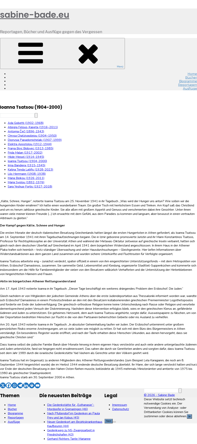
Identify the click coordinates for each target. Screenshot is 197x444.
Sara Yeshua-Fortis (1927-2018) (30, 186)
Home (12, 405)
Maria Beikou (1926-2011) (26, 178)
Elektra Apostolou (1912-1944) (30, 144)
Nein (108, 421)
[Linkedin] (26, 385)
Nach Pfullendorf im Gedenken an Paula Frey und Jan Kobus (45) (73, 415)
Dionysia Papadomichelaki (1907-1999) (35, 140)
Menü (120, 66)
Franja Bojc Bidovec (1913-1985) (30, 148)
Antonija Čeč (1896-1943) (26, 131)
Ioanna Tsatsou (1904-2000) (27, 161)
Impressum (119, 405)
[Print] (32, 385)
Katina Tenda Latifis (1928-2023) (30, 169)
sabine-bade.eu (34, 15)
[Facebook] (9, 385)
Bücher (12, 409)
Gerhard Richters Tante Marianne (69, 439)
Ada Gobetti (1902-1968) (26, 123)
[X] (3, 385)
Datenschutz (120, 409)
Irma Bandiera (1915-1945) (26, 165)
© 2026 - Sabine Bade (159, 395)
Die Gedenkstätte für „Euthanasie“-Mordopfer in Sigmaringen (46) (70, 407)
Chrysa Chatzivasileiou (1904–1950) (32, 136)
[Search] (36, 115)
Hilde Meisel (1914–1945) (26, 157)
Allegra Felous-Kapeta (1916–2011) (33, 127)
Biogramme (15, 413)
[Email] (37, 385)
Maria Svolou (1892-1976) (26, 182)
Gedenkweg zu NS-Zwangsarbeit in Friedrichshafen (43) (71, 432)
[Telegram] (20, 385)
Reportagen (16, 417)
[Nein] (114, 421)
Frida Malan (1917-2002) (25, 153)
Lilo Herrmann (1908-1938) (27, 174)
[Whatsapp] (14, 385)
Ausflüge (190, 88)
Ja (189, 416)
